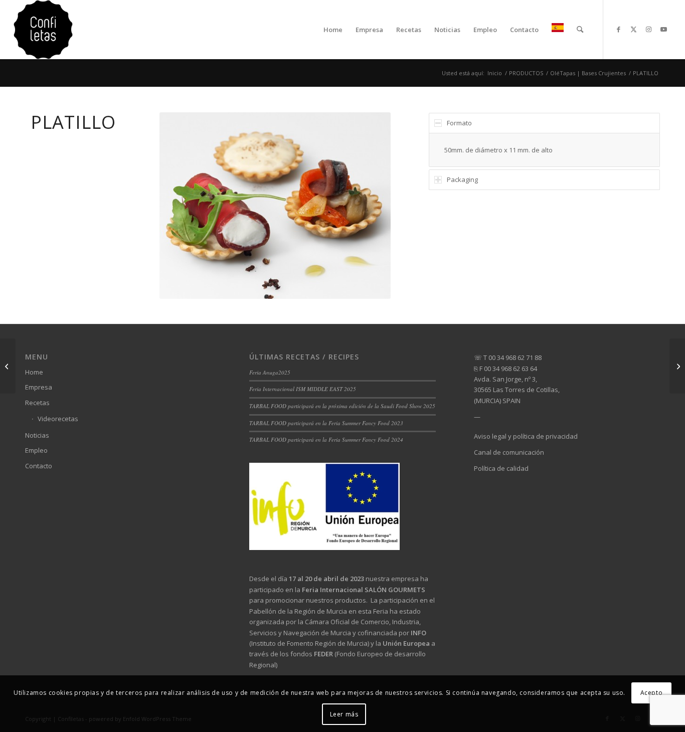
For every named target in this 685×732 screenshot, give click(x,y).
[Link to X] (633, 29)
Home (34, 372)
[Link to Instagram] (648, 29)
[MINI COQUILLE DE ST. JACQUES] (8, 366)
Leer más (344, 714)
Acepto (651, 692)
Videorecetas (58, 418)
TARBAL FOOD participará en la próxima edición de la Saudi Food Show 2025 (342, 406)
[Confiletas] (43, 29)
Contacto (38, 465)
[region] (544, 150)
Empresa (38, 387)
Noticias (37, 435)
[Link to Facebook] (618, 29)
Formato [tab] (459, 122)
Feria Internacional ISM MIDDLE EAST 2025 (302, 389)
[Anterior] (182, 206)
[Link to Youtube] (663, 29)
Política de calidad (501, 468)
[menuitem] (333, 29)
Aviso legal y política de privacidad (526, 436)
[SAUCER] (677, 366)
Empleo (36, 450)
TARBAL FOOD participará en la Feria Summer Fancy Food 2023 (326, 423)
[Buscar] (580, 29)
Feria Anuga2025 (269, 372)
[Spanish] (557, 29)
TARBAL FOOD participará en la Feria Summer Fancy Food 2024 (326, 439)
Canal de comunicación (509, 452)
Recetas (37, 402)
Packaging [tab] (462, 179)
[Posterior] (368, 206)
